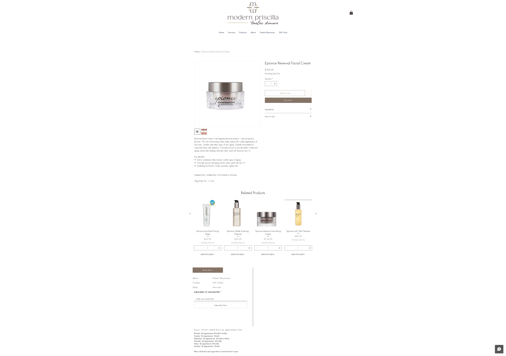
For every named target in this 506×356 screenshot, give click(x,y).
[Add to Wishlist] (309, 93)
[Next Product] (316, 213)
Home (197, 51)
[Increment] (275, 83)
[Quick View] (208, 213)
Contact (196, 282)
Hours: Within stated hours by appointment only (218, 330)
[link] (351, 12)
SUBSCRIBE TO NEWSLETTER (207, 292)
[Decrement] (267, 83)
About (195, 278)
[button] (231, 32)
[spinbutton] (271, 83)
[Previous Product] (190, 213)
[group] (253, 228)
